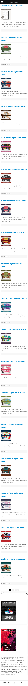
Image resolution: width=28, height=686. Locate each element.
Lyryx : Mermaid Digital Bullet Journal (14, 298)
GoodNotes (3, 125)
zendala (3, 674)
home (8, 662)
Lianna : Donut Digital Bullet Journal (13, 106)
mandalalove (13, 668)
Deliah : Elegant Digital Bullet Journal (14, 169)
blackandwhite (6, 657)
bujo (11, 657)
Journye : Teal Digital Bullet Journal (13, 330)
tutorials (17, 672)
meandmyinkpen (7, 669)
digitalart (3, 660)
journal (10, 664)
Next (17, 590)
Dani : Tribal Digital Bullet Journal (12, 232)
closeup (21, 658)
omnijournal (24, 669)
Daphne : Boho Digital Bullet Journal (13, 201)
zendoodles (13, 674)
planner (15, 671)
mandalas (20, 668)
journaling (20, 664)
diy (6, 660)
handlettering (4, 662)
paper (2, 671)
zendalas (8, 674)
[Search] (26, 593)
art (1, 657)
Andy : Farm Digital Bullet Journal (12, 528)
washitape (21, 672)
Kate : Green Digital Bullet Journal (13, 393)
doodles (16, 660)
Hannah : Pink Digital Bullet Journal (13, 361)
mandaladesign (17, 666)
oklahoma (18, 669)
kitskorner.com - (14, 682)
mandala (11, 666)
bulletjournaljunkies (14, 658)
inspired (12, 662)
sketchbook (4, 672)
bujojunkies (15, 657)
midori (15, 669)
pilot (11, 671)
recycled (19, 671)
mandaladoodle (24, 666)
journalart (15, 664)
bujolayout (21, 657)
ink (10, 662)
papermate (7, 671)
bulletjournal (5, 659)
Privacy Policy (21, 682)
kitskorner (5, 666)
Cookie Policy (14, 683)
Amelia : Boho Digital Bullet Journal (13, 559)
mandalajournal (5, 668)
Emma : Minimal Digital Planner (11, 6)
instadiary (18, 662)
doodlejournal (10, 660)
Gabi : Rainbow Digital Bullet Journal (13, 138)
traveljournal (10, 672)
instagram (4, 664)
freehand (21, 660)
